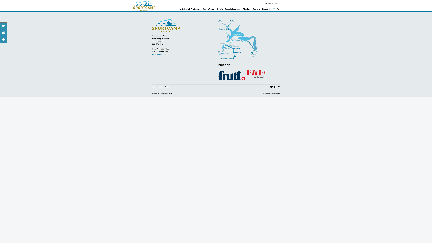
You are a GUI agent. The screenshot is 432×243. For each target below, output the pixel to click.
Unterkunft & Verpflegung (190, 9)
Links (161, 87)
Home (154, 87)
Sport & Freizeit (209, 9)
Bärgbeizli (266, 9)
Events (220, 9)
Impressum (164, 93)
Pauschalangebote (232, 9)
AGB (170, 93)
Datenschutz (155, 93)
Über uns (256, 9)
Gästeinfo (246, 9)
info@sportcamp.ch (160, 54)
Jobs (276, 3)
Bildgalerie (269, 3)
